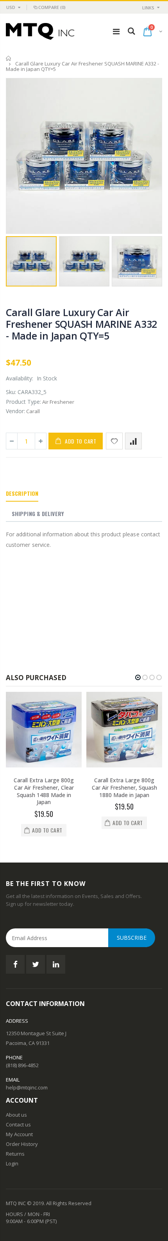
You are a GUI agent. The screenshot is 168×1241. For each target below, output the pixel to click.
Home (9, 58)
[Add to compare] (133, 441)
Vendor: (15, 411)
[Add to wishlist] (114, 441)
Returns (15, 1153)
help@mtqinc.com (27, 1087)
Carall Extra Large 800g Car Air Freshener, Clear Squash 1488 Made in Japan (44, 791)
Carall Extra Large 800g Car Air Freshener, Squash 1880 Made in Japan (124, 787)
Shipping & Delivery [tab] (38, 513)
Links (148, 8)
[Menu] (116, 31)
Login (12, 1163)
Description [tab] (22, 493)
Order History (22, 1143)
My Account (19, 1134)
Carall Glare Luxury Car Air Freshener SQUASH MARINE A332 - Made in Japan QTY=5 (81, 324)
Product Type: (23, 401)
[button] (137, 677)
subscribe (132, 937)
